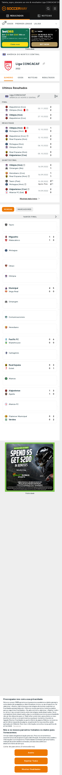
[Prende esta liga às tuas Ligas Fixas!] (43, 63)
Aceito (31, 753)
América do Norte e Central (23, 54)
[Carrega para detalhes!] (30, 108)
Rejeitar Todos (31, 761)
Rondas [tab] (8, 209)
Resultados (48, 77)
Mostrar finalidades (31, 769)
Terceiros (17, 726)
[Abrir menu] (55, 8)
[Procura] (48, 8)
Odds (20, 77)
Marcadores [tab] (24, 209)
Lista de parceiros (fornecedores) (19, 746)
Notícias (32, 77)
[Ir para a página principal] (16, 9)
